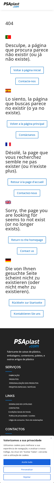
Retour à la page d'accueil (27, 182)
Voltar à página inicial (27, 70)
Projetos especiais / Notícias (22, 387)
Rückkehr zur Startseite (27, 302)
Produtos (14, 379)
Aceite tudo (27, 462)
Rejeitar (27, 477)
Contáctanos (27, 135)
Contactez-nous (27, 193)
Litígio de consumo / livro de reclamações (26, 420)
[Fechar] (51, 438)
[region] (27, 459)
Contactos (14, 408)
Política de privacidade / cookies (22, 415)
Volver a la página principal (27, 124)
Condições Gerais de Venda (19, 412)
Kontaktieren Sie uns (27, 314)
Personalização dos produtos (23, 383)
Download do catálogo (20, 404)
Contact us (27, 251)
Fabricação (14, 375)
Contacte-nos (27, 81)
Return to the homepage (27, 240)
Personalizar (27, 469)
